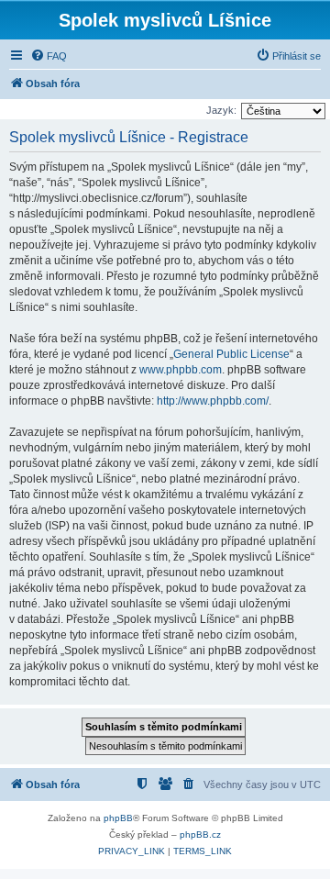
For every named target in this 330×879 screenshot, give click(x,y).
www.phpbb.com (180, 369)
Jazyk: (221, 110)
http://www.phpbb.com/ (213, 401)
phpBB (118, 818)
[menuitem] (48, 56)
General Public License (231, 354)
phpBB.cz (200, 834)
